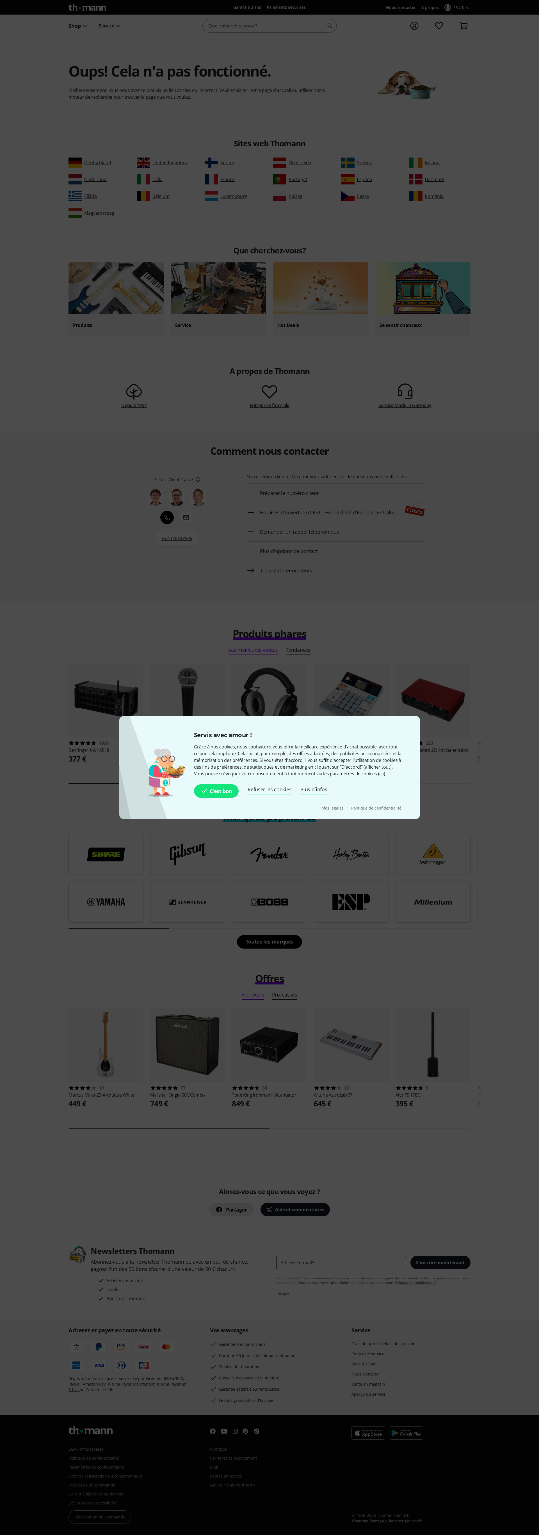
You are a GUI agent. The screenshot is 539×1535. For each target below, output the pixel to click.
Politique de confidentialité (376, 808)
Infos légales (332, 808)
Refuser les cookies (269, 789)
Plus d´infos (313, 789)
